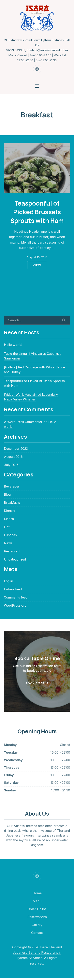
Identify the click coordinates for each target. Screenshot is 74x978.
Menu (37, 901)
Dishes (9, 519)
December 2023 (16, 449)
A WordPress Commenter (23, 422)
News (8, 543)
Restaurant (12, 551)
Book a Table (37, 683)
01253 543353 (15, 50)
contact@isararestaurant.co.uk (47, 50)
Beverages (12, 486)
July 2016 (11, 465)
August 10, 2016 (37, 257)
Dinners (10, 511)
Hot (6, 527)
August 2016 (13, 457)
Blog (7, 494)
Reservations (37, 917)
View (37, 265)
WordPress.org (15, 605)
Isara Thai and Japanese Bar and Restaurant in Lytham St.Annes (37, 952)
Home (37, 893)
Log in (8, 581)
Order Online (37, 909)
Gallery (37, 925)
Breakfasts (12, 503)
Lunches (10, 535)
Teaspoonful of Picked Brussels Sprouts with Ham (37, 212)
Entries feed (13, 589)
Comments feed (15, 597)
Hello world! (13, 345)
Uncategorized (15, 559)
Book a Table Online (37, 658)
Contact (37, 933)
